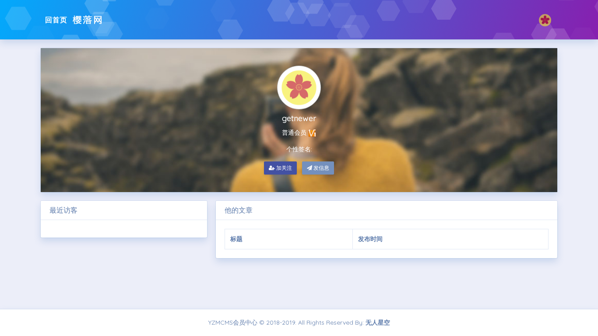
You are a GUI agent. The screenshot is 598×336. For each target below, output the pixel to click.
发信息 (320, 167)
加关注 (283, 167)
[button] (545, 20)
